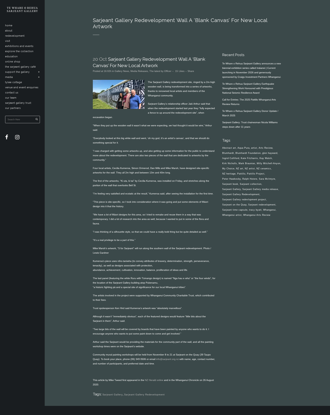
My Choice (228, 168)
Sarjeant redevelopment (262, 204)
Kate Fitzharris (249, 158)
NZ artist (250, 168)
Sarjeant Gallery (112, 394)
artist (254, 148)
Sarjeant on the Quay (234, 204)
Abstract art (229, 148)
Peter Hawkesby (231, 179)
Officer (167, 71)
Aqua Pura (244, 148)
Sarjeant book (230, 184)
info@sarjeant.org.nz (167, 359)
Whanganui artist (232, 215)
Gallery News (122, 71)
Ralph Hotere (249, 179)
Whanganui (269, 210)
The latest (154, 71)
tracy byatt (255, 210)
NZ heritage (229, 173)
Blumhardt (228, 153)
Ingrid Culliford (230, 158)
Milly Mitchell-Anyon (268, 163)
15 (179, 71)
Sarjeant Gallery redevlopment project (244, 199)
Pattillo (241, 173)
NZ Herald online (154, 380)
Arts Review (265, 148)
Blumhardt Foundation (248, 153)
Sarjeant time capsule (235, 210)
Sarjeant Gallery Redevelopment (144, 394)
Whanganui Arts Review (256, 215)
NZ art (239, 168)
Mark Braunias (247, 163)
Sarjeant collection (250, 184)
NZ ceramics (263, 168)
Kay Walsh (266, 158)
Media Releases (139, 71)
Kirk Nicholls (229, 163)
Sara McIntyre (267, 179)
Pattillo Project (255, 173)
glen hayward (269, 153)
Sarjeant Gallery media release (260, 189)
